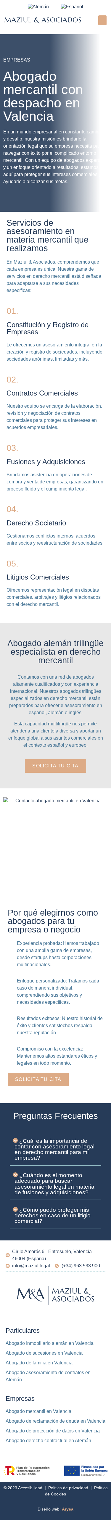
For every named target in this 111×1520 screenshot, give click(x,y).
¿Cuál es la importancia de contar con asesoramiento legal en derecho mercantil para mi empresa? (54, 1149)
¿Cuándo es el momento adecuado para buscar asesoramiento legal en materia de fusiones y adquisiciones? (54, 1183)
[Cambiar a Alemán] (38, 7)
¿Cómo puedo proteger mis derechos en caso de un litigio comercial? (53, 1215)
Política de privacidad (68, 1487)
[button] (102, 20)
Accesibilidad (30, 1487)
